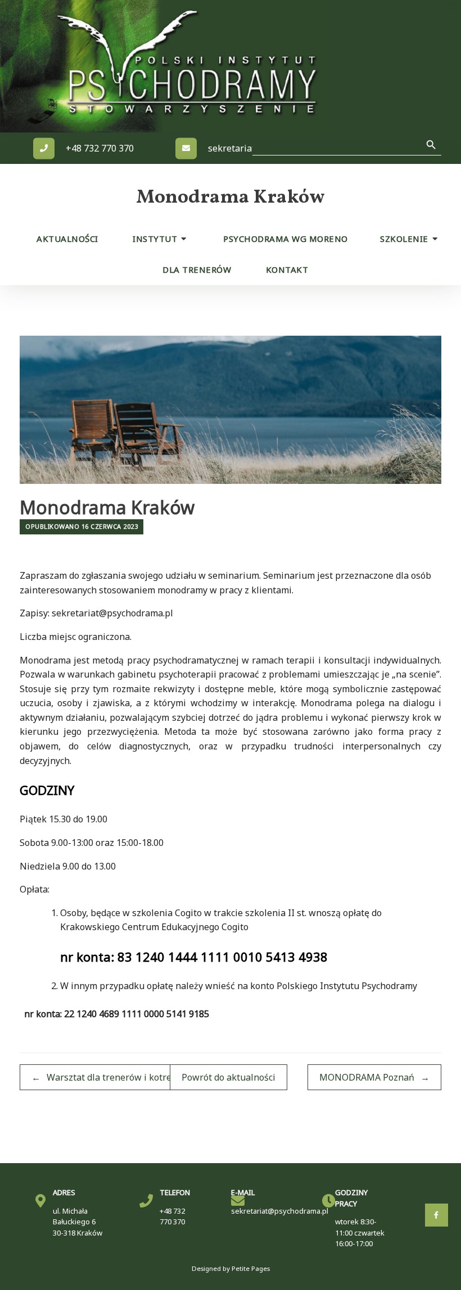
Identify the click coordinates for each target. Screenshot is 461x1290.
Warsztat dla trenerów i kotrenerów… (117, 1077)
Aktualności (67, 238)
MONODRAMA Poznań (374, 1077)
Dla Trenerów (196, 269)
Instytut (155, 238)
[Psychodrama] (185, 66)
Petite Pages (251, 1268)
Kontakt (287, 269)
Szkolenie (404, 238)
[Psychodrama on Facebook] (436, 1215)
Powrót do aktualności (228, 1077)
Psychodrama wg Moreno (285, 238)
